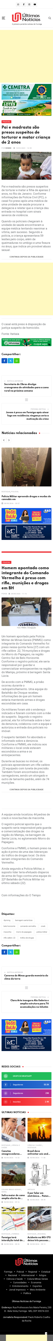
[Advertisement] (26, 56)
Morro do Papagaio (24, 932)
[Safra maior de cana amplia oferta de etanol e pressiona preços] (13, 1174)
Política (27, 1293)
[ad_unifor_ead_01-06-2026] (26, 515)
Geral (4, 1192)
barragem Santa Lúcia (23, 920)
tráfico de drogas (27, 938)
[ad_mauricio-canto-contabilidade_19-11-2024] (26, 532)
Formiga (15, 1234)
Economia (36, 1282)
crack (43, 926)
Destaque (6, 492)
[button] (4, 440)
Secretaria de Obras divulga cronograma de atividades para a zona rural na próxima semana (26, 387)
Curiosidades (20, 1282)
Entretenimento (20, 1286)
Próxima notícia (38, 409)
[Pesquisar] (49, 18)
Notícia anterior (15, 381)
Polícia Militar (42, 932)
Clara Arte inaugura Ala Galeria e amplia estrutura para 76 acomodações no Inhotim (29, 1003)
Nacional (12, 1275)
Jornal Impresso (17, 1289)
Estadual (45, 1271)
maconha (7, 932)
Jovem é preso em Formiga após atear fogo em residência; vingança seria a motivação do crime (27, 415)
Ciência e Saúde (35, 1145)
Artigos (31, 1189)
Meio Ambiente (37, 1289)
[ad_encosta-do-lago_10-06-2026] (26, 107)
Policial (15, 492)
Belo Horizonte (9, 926)
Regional (42, 1234)
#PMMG (7, 920)
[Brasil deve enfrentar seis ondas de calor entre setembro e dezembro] (39, 1130)
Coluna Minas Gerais (11, 1189)
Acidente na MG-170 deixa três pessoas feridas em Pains (39, 1240)
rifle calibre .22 (9, 938)
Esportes (37, 1286)
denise (8, 148)
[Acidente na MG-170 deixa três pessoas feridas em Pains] (39, 1218)
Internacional (28, 1275)
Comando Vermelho (28, 926)
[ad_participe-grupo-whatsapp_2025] (26, 342)
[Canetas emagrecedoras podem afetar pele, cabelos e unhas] (13, 1130)
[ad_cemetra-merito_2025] (26, 91)
